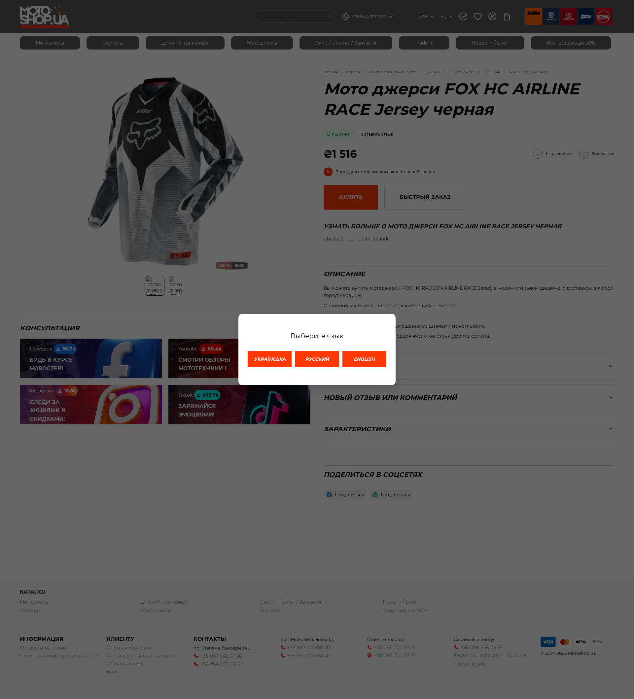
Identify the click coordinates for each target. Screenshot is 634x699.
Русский (317, 359)
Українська (270, 359)
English (364, 359)
